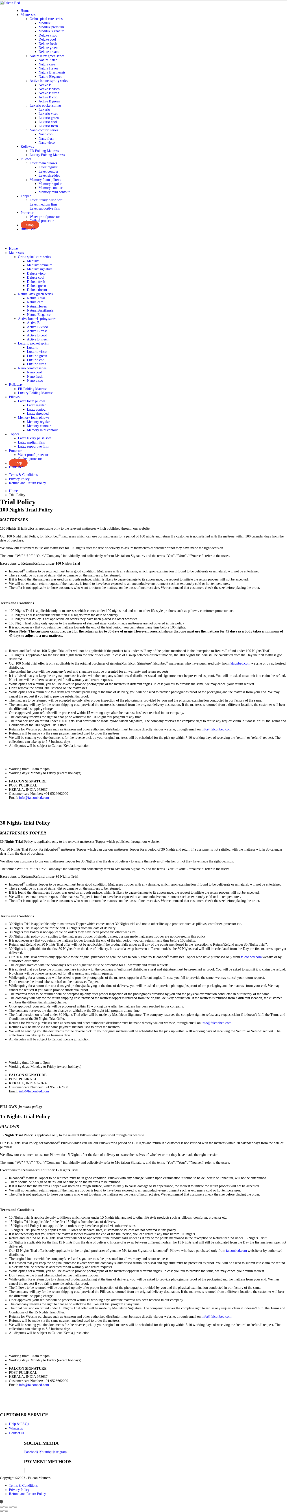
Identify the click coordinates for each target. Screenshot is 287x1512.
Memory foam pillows (45, 180)
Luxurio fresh (48, 126)
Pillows (26, 159)
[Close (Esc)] (15, 1507)
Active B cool (48, 97)
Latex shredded (49, 175)
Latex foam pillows (43, 163)
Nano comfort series (44, 130)
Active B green (49, 101)
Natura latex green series (47, 56)
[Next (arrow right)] (6, 1511)
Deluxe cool (47, 39)
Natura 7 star (48, 60)
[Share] (11, 1507)
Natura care (47, 64)
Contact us (16, 1433)
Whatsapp (16, 1428)
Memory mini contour (54, 192)
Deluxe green (48, 48)
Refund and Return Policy (27, 483)
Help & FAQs (19, 1424)
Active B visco (49, 89)
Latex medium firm (43, 204)
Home (25, 11)
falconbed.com (239, 663)
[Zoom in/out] (2, 1507)
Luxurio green (49, 118)
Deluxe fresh (48, 43)
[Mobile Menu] (1, 237)
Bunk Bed (28, 229)
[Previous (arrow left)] (2, 1511)
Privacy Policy (19, 479)
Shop (30, 225)
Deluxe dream (49, 52)
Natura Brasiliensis (52, 72)
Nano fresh (46, 138)
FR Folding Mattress (44, 151)
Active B (45, 85)
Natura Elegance (50, 76)
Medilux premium (51, 27)
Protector (27, 212)
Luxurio (44, 109)
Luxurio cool (48, 122)
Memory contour (50, 188)
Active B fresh (49, 93)
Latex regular (48, 167)
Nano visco (47, 142)
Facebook (31, 1452)
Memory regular (50, 184)
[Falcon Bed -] (10, 2)
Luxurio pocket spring (45, 105)
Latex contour (48, 171)
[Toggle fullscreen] (6, 1507)
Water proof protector (45, 217)
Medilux (44, 23)
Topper (26, 196)
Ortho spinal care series (46, 19)
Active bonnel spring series (49, 80)
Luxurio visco (48, 113)
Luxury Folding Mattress (47, 155)
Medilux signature (51, 31)
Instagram (60, 1452)
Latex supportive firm (45, 208)
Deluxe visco (48, 35)
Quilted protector (42, 221)
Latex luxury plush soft (46, 200)
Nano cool (46, 134)
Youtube (45, 1452)
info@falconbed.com (216, 729)
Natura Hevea (48, 68)
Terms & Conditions (23, 475)
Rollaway (27, 146)
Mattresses (28, 15)
